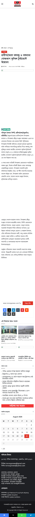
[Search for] (33, 5)
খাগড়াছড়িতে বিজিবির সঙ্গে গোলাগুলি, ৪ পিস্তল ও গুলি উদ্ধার (25, 357)
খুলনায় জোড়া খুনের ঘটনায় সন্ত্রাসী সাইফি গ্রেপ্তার (15, 387)
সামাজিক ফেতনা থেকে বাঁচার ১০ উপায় (15, 395)
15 (27, 432)
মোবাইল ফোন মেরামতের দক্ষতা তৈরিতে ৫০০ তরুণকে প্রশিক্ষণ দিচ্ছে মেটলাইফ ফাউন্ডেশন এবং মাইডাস (9, 338)
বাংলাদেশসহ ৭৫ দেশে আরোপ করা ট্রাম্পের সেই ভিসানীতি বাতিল (17, 378)
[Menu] (2, 5)
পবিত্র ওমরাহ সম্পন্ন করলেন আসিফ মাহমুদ (16, 371)
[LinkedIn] (13, 310)
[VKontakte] (5, 314)
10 (4, 432)
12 (13, 432)
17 (4, 436)
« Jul (3, 449)
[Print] (13, 314)
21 (22, 436)
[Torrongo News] (17, 4)
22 (27, 436)
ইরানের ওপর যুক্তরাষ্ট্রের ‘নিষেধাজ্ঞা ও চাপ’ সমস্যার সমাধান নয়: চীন (16, 392)
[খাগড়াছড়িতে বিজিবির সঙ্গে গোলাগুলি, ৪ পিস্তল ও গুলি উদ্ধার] (26, 350)
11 (8, 432)
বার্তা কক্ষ (4, 66)
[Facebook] (5, 310)
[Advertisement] (17, 26)
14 (22, 432)
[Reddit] (27, 310)
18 (8, 436)
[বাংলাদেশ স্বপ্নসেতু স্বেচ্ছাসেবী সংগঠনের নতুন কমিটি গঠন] (9, 350)
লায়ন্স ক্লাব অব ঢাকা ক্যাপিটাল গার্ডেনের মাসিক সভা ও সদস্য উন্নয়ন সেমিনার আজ (17, 399)
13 (17, 432)
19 (13, 436)
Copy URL (28, 303)
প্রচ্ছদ (5, 48)
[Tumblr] (18, 310)
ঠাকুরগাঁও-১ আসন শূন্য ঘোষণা (12, 374)
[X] (9, 310)
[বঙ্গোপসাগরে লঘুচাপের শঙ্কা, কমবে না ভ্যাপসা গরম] (26, 330)
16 (31, 432)
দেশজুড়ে (10, 48)
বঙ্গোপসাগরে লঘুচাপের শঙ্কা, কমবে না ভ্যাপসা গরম (24, 337)
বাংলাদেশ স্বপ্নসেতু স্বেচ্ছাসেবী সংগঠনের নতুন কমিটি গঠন (8, 357)
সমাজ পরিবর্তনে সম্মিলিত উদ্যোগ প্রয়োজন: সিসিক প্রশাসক (16, 382)
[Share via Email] (9, 314)
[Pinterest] (22, 310)
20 (17, 436)
